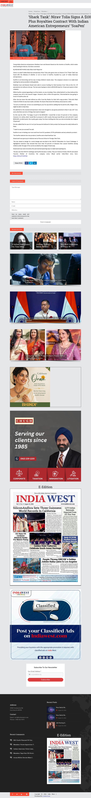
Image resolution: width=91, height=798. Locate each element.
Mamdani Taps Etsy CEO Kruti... (23, 753)
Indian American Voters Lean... (23, 749)
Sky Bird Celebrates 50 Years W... (69, 245)
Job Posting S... (61, 723)
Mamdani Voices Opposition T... (23, 744)
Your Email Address (34, 671)
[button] (45, 269)
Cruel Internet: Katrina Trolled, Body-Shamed (40, 358)
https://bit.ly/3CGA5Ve (20, 156)
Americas (37, 11)
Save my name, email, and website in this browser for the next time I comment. (20, 216)
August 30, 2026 (62, 710)
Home (30, 11)
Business (44, 11)
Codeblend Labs (46, 796)
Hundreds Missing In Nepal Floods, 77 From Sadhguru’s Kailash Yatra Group (43, 319)
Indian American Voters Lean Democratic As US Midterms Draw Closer (44, 281)
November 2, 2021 (29, 58)
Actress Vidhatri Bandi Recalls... (43, 245)
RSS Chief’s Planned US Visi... (23, 740)
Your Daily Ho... (61, 707)
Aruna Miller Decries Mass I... (23, 757)
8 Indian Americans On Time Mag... (21, 245)
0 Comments (18, 58)
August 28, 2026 (62, 725)
